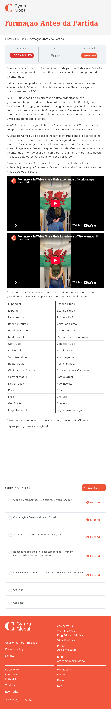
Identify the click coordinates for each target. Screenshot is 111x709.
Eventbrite (12, 691)
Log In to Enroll (89, 55)
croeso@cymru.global (71, 660)
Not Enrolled (22, 55)
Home (9, 39)
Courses (20, 39)
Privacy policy (14, 649)
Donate (9, 655)
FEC (12, 97)
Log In (61, 685)
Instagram (11, 678)
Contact (62, 674)
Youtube (10, 685)
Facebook (11, 674)
